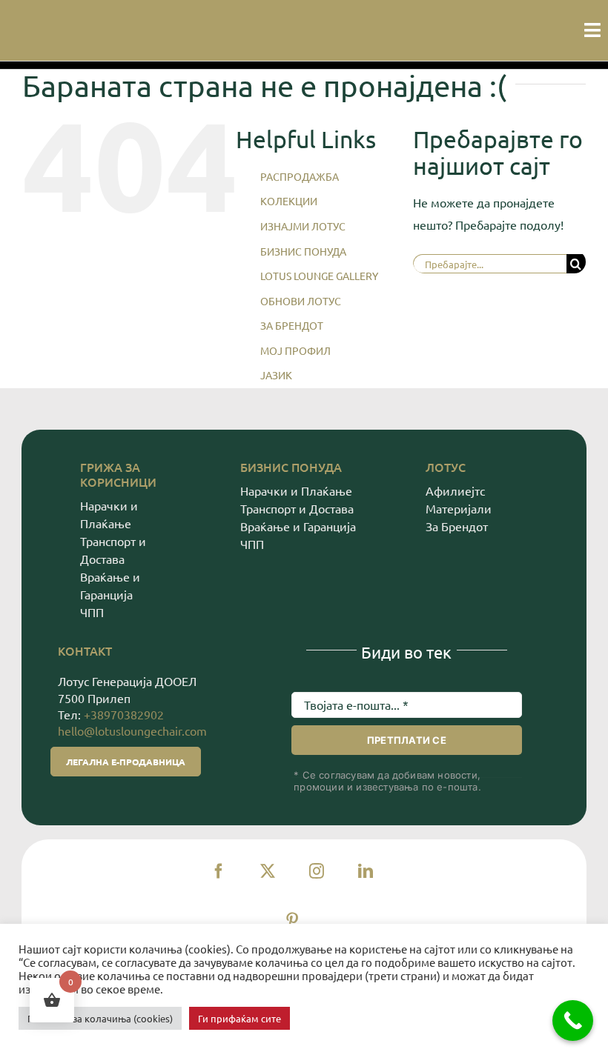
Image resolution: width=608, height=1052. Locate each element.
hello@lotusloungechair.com (132, 730)
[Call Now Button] (572, 1020)
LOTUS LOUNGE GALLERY (319, 275)
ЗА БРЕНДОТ (291, 325)
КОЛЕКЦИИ (288, 200)
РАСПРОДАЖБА (299, 176)
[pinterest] (292, 920)
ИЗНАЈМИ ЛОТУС (303, 226)
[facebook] (218, 871)
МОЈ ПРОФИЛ (295, 350)
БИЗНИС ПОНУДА (303, 251)
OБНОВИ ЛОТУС (300, 300)
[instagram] (316, 871)
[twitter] (267, 871)
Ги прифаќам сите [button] (239, 1018)
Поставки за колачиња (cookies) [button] (100, 1018)
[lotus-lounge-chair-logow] (17, 25)
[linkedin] (365, 871)
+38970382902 (124, 714)
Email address (332, 672)
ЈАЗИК (276, 375)
